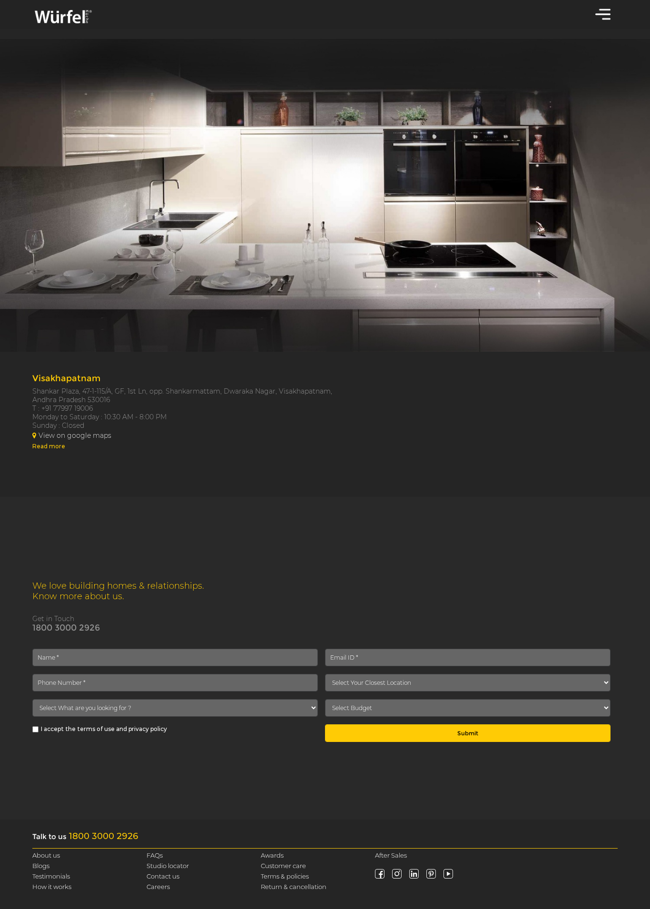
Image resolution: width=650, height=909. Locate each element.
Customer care (283, 865)
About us (46, 855)
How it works (51, 886)
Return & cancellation (293, 886)
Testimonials (51, 876)
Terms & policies (285, 876)
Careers (158, 886)
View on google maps (75, 435)
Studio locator (168, 865)
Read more (48, 446)
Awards (272, 855)
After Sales (391, 855)
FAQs (155, 855)
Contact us (163, 876)
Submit (467, 733)
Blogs (40, 865)
